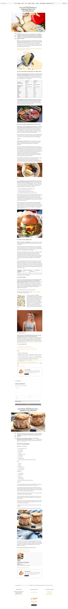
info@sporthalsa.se (20, 594)
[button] (17, 560)
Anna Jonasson (27, 571)
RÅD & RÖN (29, 6)
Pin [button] (20, 559)
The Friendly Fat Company (22, 441)
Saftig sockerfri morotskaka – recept (23, 551)
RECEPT (29, 407)
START (16, 3)
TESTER (37, 3)
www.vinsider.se (49, 592)
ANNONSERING (48, 3)
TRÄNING (19, 3)
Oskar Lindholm (33, 592)
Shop (52, 3)
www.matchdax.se (49, 591)
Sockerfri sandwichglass (26, 567)
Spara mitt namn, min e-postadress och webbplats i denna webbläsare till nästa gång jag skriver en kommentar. (27, 401)
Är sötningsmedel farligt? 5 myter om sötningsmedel (26, 347)
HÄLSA (23, 3)
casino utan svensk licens (24, 585)
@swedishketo (34, 439)
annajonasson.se (26, 370)
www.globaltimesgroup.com (49, 594)
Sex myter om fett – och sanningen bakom (24, 346)
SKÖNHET (33, 3)
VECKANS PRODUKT (43, 3)
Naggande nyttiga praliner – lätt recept (24, 549)
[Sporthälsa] (3, 3)
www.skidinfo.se (49, 593)
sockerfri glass (20, 567)
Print (18, 559)
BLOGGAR (29, 3)
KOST (26, 3)
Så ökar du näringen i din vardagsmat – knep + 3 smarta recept (27, 349)
